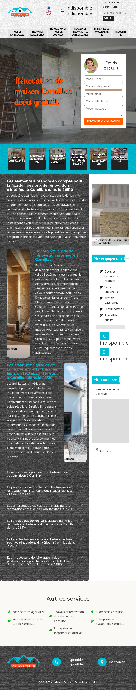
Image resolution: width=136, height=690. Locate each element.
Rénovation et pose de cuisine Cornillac (27, 621)
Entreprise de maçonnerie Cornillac (68, 630)
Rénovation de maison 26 (37, 33)
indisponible (79, 7)
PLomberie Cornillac (109, 612)
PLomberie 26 (120, 33)
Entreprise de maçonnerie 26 (101, 31)
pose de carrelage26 (17, 33)
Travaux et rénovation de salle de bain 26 (80, 31)
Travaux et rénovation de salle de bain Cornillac (69, 616)
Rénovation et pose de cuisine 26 (58, 31)
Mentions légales (86, 682)
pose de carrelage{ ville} (28, 612)
